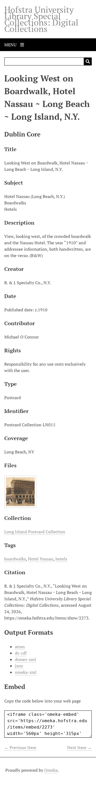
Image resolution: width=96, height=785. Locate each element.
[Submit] (88, 61)
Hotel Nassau (40, 559)
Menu (11, 45)
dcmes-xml (25, 659)
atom (20, 647)
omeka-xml (26, 672)
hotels (61, 559)
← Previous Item (20, 747)
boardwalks (15, 559)
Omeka (51, 770)
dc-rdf (20, 653)
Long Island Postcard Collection (34, 532)
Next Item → (79, 747)
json (19, 666)
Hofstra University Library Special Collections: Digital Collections (41, 19)
